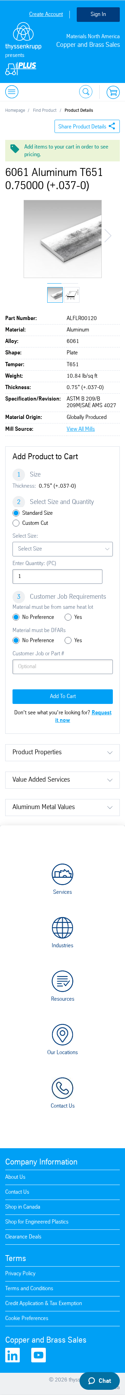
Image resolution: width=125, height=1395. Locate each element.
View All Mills (81, 429)
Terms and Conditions (29, 1288)
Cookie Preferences (26, 1318)
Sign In (98, 14)
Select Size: (25, 536)
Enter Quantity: (34, 563)
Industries (62, 945)
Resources (62, 999)
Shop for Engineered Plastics (36, 1222)
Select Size (30, 549)
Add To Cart (63, 696)
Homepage (15, 110)
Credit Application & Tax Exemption (43, 1303)
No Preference (38, 617)
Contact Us (63, 1106)
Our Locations (62, 1052)
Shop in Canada (22, 1207)
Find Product (45, 110)
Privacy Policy (20, 1273)
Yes (78, 617)
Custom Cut (35, 523)
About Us (15, 1177)
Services (62, 892)
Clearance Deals (23, 1236)
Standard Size (37, 513)
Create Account (46, 14)
